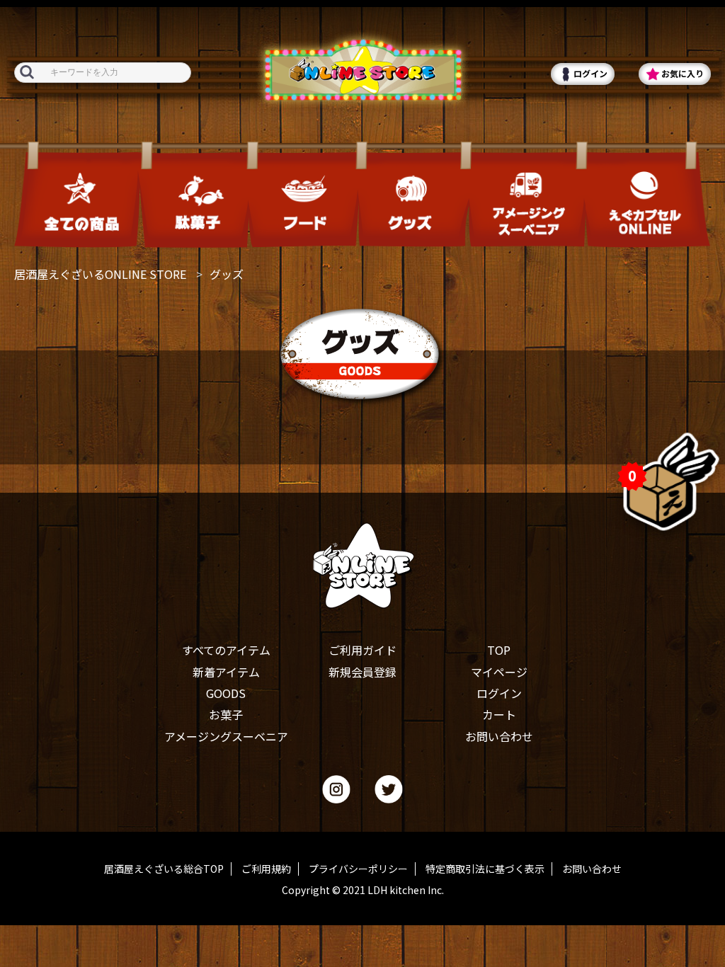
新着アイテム (226, 671)
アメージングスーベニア (226, 736)
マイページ (499, 671)
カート (499, 714)
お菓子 (226, 714)
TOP (498, 649)
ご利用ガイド (362, 649)
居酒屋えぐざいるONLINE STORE (100, 273)
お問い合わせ (499, 736)
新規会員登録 (362, 671)
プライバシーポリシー (358, 869)
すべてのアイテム (226, 649)
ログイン (499, 693)
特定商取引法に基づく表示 (485, 869)
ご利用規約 (266, 869)
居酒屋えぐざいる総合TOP (164, 869)
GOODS (226, 693)
